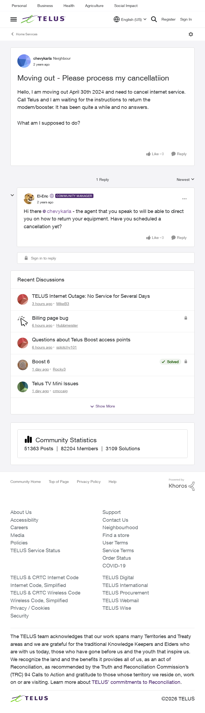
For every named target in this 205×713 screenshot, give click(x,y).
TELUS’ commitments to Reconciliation (136, 682)
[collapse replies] (12, 195)
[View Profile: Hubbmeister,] (22, 321)
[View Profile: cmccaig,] (22, 387)
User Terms (115, 543)
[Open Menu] (191, 34)
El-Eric (42, 196)
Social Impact (125, 5)
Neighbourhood (120, 527)
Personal (19, 5)
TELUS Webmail (120, 600)
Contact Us (115, 520)
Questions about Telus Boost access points (81, 339)
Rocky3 (59, 369)
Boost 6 (41, 361)
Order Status (116, 558)
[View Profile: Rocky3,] (22, 365)
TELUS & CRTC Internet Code (44, 577)
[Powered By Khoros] (182, 485)
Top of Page (59, 481)
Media (17, 535)
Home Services (26, 34)
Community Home (25, 481)
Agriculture (94, 5)
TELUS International (125, 585)
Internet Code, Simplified (38, 585)
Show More (105, 406)
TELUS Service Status (35, 550)
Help (112, 481)
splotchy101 (66, 347)
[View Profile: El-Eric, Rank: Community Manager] (29, 198)
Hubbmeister (67, 325)
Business (45, 5)
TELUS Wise (116, 608)
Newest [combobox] (186, 179)
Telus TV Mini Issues (55, 383)
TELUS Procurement (125, 593)
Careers (19, 527)
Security (19, 616)
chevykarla (42, 58)
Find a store (115, 535)
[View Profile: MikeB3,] (22, 299)
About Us (21, 512)
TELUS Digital (118, 577)
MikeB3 (62, 303)
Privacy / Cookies (30, 608)
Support (111, 512)
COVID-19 (114, 566)
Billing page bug (50, 318)
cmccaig (60, 390)
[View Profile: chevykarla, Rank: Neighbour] (24, 61)
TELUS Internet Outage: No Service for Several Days (91, 296)
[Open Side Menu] (13, 19)
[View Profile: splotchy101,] (22, 343)
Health (69, 5)
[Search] (154, 19)
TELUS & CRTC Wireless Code (45, 593)
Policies (19, 543)
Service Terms (118, 550)
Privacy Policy (89, 481)
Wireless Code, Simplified (39, 600)
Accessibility (24, 520)
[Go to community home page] (44, 19)
